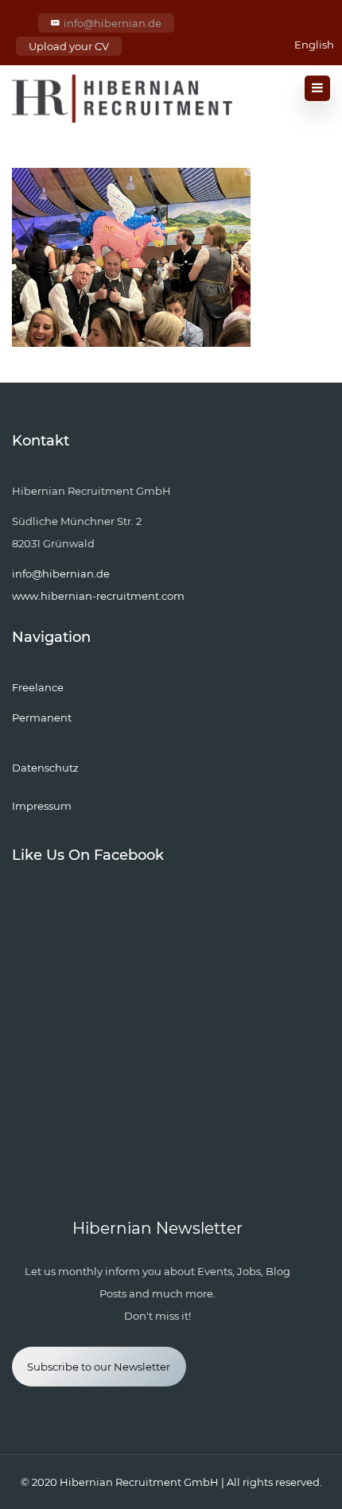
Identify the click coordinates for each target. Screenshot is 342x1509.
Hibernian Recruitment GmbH (139, 1482)
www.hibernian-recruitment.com (98, 595)
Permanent (42, 717)
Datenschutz (45, 767)
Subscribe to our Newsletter (98, 1366)
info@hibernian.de (112, 23)
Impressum (42, 805)
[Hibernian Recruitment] (123, 98)
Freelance (38, 687)
